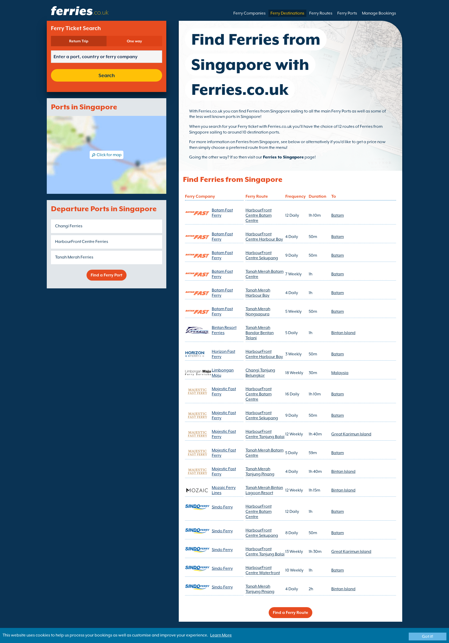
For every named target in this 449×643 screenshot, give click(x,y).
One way (134, 41)
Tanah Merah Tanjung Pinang (260, 471)
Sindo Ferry (222, 507)
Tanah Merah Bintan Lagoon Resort (264, 490)
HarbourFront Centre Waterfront (263, 570)
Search (106, 75)
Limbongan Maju (223, 373)
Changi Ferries (68, 226)
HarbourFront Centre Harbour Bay (264, 237)
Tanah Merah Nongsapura (258, 311)
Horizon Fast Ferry (223, 354)
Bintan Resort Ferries (224, 330)
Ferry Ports (347, 13)
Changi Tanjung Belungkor (260, 373)
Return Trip (78, 41)
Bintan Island (343, 332)
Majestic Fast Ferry (224, 391)
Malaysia (339, 372)
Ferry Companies (249, 13)
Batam (337, 215)
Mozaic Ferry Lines (224, 490)
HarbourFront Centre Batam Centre (259, 215)
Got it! (427, 636)
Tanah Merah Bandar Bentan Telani (260, 332)
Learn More (221, 635)
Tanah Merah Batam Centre (264, 274)
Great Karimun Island (351, 434)
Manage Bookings (379, 13)
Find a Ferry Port (106, 275)
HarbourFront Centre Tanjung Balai (265, 434)
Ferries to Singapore (283, 157)
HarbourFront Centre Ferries (81, 241)
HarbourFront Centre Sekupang (262, 255)
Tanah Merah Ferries (74, 257)
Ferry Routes (320, 13)
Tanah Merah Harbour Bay (258, 293)
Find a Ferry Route (290, 612)
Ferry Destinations (287, 13)
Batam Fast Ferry (222, 213)
